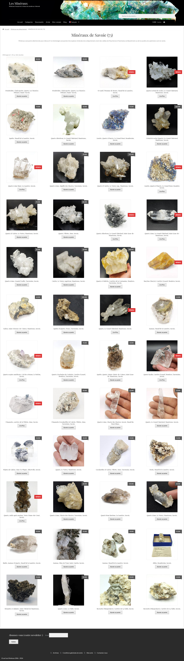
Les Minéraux (18, 3)
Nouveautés (39, 22)
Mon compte (56, 22)
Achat (48, 22)
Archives (56, 653)
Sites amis (90, 653)
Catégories (29, 22)
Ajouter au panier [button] (22, 96)
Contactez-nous (102, 653)
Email (47, 635)
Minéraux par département (19, 29)
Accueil (20, 22)
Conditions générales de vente (73, 653)
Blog (65, 22)
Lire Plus (115, 96)
